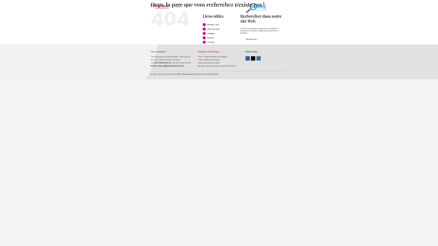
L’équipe (211, 33)
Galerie (210, 38)
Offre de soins (213, 29)
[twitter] (253, 58)
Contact (211, 42)
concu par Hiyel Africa (166, 74)
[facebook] (247, 58)
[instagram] (258, 58)
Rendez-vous (213, 24)
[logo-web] (160, 5)
